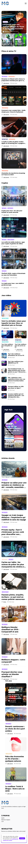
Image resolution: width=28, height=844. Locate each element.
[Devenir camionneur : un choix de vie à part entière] (16, 714)
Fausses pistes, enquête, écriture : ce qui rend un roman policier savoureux (13, 597)
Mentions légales (5, 819)
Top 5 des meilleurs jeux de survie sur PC (20, 346)
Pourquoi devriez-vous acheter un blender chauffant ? (11, 674)
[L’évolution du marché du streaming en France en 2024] (14, 158)
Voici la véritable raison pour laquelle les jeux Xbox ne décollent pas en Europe (13, 323)
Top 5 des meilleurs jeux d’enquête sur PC (7, 346)
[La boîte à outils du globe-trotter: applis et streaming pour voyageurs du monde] (14, 127)
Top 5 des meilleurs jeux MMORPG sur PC (15, 362)
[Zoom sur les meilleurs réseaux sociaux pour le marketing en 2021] (14, 424)
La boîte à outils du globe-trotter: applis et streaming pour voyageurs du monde (13, 142)
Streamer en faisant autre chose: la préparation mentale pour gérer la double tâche (13, 79)
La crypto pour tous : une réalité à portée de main (12, 284)
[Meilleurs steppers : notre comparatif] (14, 646)
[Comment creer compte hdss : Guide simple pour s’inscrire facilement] (14, 95)
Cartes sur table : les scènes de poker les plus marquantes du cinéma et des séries (13, 564)
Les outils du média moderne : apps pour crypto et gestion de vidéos (13, 242)
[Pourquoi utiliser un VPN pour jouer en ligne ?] (4, 388)
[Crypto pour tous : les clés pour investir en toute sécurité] (14, 196)
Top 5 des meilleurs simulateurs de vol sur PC (16, 354)
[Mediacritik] (5, 3)
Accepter (22, 838)
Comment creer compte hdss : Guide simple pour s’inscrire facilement (13, 111)
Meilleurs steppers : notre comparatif (13, 661)
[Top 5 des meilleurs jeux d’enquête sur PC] (7, 334)
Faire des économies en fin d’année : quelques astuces (14, 758)
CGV (2, 821)
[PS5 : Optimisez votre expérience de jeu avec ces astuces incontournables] (4, 379)
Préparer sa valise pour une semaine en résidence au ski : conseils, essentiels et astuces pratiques (13, 485)
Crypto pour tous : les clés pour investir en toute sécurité (11, 211)
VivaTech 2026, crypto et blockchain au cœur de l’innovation (13, 274)
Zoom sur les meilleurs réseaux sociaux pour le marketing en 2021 (13, 428)
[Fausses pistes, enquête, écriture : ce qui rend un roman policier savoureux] (14, 581)
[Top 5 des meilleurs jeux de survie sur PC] (21, 334)
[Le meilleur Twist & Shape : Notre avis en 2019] (16, 774)
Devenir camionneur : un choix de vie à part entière (15, 728)
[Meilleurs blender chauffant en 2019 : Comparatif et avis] (14, 614)
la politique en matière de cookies (10, 839)
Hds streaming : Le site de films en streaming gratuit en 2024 (16, 696)
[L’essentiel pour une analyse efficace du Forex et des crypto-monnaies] (14, 22)
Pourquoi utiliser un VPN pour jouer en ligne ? (16, 387)
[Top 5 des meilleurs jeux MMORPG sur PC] (4, 363)
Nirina (4, 601)
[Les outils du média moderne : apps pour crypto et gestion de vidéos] (14, 227)
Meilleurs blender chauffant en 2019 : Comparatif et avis (10, 629)
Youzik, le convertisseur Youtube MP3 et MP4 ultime (18, 445)
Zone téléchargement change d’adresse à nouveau (9, 445)
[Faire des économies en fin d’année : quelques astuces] (16, 744)
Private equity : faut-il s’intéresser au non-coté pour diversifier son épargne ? (12, 532)
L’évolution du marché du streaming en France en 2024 (13, 174)
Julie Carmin (7, 31)
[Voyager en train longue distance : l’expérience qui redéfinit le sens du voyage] (14, 502)
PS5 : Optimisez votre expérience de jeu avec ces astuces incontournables (16, 379)
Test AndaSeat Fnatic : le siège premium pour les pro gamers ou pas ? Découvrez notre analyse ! (16, 370)
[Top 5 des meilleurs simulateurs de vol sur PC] (4, 355)
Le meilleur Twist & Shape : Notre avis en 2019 (15, 788)
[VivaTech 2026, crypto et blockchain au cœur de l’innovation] (14, 259)
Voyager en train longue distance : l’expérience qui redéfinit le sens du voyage (13, 517)
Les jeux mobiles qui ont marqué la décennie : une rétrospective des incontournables (16, 395)
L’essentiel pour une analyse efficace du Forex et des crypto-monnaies (13, 26)
